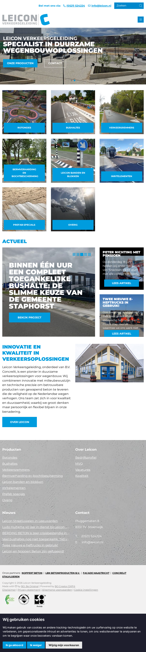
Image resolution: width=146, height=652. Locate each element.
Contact (55, 63)
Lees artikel (121, 283)
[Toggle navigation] (141, 20)
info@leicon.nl (101, 5)
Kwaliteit (81, 476)
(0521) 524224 (76, 5)
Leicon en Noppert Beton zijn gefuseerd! (33, 551)
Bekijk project (29, 317)
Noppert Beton (32, 573)
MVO (79, 463)
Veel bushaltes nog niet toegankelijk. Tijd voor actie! (36, 539)
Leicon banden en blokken (73, 174)
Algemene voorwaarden (57, 589)
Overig (73, 224)
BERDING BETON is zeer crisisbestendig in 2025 (36, 533)
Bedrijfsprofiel (85, 457)
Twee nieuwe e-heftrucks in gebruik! (30, 545)
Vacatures (82, 470)
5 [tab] (89, 254)
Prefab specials (24, 224)
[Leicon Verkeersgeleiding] (26, 19)
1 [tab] (74, 254)
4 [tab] (85, 254)
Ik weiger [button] (36, 645)
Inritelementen (121, 176)
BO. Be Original (29, 586)
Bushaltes (73, 127)
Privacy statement (29, 589)
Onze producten (20, 63)
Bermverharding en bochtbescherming (25, 173)
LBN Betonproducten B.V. (62, 573)
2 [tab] (78, 254)
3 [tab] (82, 254)
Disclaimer (9, 589)
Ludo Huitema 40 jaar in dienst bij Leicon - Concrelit (36, 527)
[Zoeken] (138, 6)
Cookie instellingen (86, 589)
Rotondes (24, 127)
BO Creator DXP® (65, 586)
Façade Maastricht (96, 573)
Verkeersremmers (121, 127)
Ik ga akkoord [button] (14, 645)
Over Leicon (19, 422)
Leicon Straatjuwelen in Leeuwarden (30, 521)
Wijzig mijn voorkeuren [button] (64, 645)
